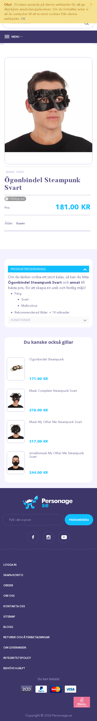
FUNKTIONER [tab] (20, 320)
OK (23, 19)
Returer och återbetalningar (26, 637)
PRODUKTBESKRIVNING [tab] (28, 269)
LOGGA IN (9, 564)
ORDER (8, 585)
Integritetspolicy (17, 658)
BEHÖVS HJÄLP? (14, 668)
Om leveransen (14, 647)
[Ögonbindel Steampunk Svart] (48, 110)
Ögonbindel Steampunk (46, 359)
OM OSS (9, 595)
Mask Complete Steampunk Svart (53, 391)
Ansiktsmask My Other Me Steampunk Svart (56, 455)
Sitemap (9, 616)
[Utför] (79, 519)
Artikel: (10, 171)
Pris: (7, 208)
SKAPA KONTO (13, 575)
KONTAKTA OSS (14, 606)
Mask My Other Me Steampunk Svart (55, 422)
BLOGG (8, 627)
